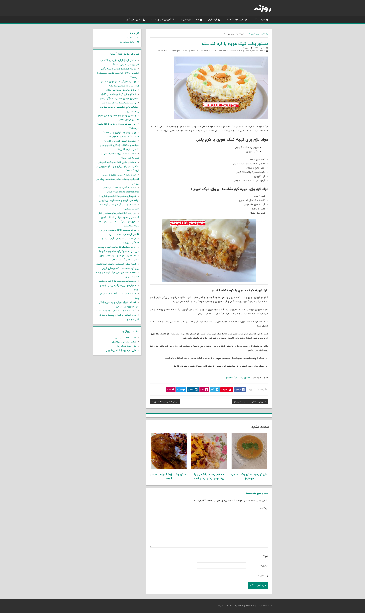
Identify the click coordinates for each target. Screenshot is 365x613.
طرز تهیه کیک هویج (196, 51)
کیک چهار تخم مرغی (163, 51)
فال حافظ (134, 33)
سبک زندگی (259, 19)
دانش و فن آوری (134, 19)
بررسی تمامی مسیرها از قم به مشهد (117, 281)
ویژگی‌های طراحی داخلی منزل (121, 90)
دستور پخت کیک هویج (238, 377)
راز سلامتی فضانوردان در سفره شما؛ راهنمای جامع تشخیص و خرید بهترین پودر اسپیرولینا (119, 107)
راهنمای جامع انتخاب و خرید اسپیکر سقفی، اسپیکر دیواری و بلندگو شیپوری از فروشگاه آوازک (118, 167)
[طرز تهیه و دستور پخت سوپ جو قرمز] (249, 468)
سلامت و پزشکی (191, 19)
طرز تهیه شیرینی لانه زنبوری (166, 402)
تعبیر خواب (133, 38)
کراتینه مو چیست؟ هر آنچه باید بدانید (116, 310)
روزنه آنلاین (264, 34)
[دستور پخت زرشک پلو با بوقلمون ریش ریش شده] (209, 468)
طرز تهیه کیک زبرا (126, 346)
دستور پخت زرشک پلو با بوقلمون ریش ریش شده (209, 476)
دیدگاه (263, 508)
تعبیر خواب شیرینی (125, 337)
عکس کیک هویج (182, 51)
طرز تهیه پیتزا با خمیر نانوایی (121, 350)
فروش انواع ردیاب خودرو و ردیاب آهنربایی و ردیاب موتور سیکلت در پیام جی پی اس (117, 179)
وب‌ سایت (263, 575)
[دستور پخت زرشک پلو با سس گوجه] (169, 468)
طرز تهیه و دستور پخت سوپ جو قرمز (249, 476)
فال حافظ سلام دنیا (129, 42)
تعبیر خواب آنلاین (235, 19)
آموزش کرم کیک (216, 51)
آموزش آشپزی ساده (161, 19)
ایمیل (264, 565)
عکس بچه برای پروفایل (124, 342)
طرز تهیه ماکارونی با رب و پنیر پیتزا (249, 402)
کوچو (174, 51)
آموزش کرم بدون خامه (230, 51)
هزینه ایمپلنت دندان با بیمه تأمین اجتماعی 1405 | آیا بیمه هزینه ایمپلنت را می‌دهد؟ (118, 73)
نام (265, 556)
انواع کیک (206, 51)
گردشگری (212, 19)
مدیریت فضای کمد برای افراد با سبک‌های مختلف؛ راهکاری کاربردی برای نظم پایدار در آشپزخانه (119, 145)
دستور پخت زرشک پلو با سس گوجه (168, 476)
